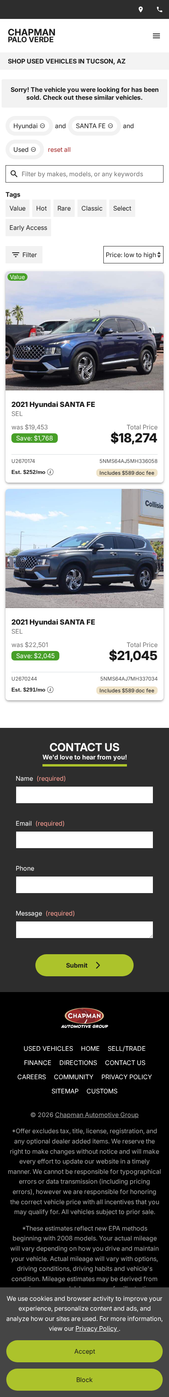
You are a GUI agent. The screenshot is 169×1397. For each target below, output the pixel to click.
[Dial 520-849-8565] (159, 9)
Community (74, 1077)
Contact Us (125, 1063)
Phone (25, 868)
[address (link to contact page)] (140, 9)
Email (40, 823)
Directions (78, 1063)
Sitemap (65, 1091)
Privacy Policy (126, 1077)
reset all (59, 149)
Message (45, 913)
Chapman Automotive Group (97, 1115)
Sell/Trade (127, 1048)
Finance (37, 1063)
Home (90, 1048)
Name (41, 778)
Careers (31, 1077)
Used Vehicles (48, 1048)
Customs (102, 1091)
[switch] (156, 35)
